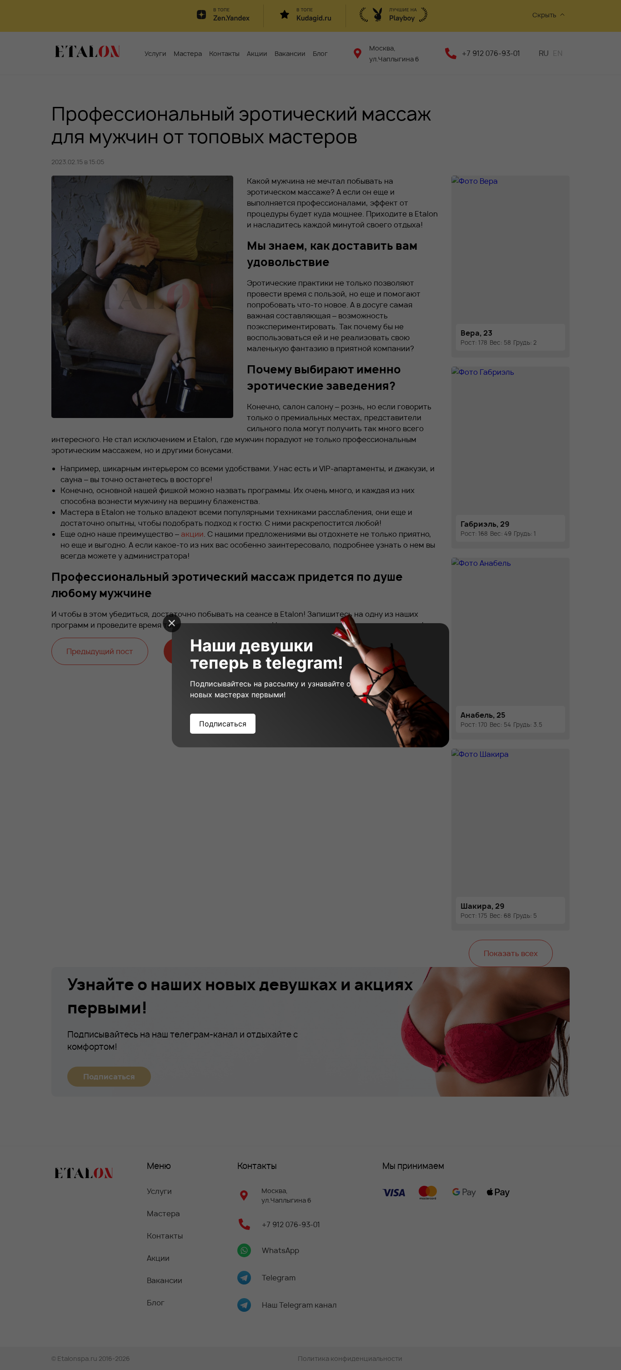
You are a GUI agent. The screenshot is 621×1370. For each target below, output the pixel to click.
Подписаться (222, 723)
